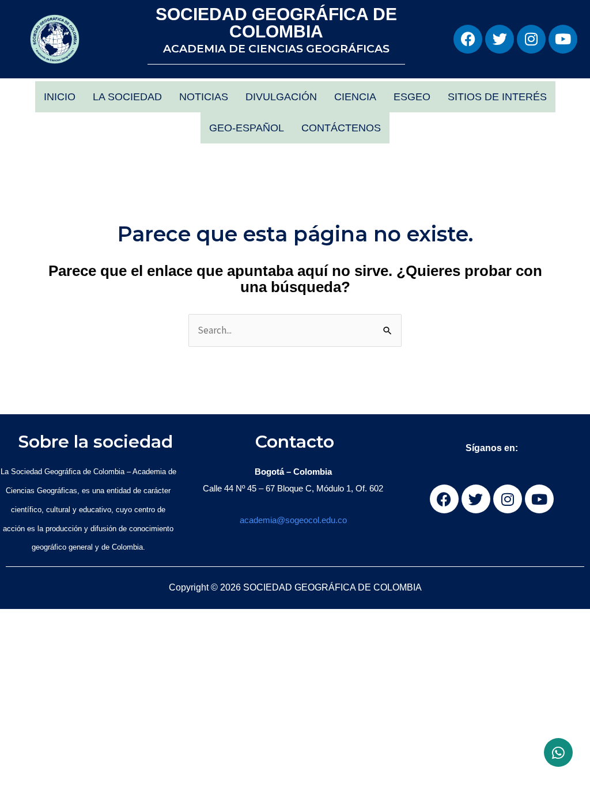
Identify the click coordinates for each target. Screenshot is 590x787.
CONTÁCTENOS (341, 128)
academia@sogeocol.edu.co (293, 520)
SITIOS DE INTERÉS (497, 97)
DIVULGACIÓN (281, 97)
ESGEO (412, 97)
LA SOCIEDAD (127, 97)
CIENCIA (355, 97)
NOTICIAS (203, 97)
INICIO (59, 97)
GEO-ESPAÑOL (246, 128)
